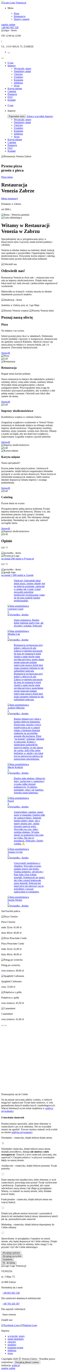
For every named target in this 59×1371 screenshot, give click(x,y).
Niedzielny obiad (22, 71)
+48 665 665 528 (11, 1293)
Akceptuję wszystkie (12, 1256)
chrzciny (12, 1341)
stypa (10, 1353)
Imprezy (12, 65)
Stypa (17, 85)
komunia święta (15, 1347)
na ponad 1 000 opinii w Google (17, 575)
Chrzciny (18, 74)
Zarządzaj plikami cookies (27, 1362)
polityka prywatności (21, 1132)
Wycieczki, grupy (22, 68)
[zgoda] (2, 1143)
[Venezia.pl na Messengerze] (28, 1325)
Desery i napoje (21, 19)
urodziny (12, 1344)
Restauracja (19, 16)
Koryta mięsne (15, 88)
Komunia (18, 80)
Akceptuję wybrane (11, 1253)
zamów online (8, 24)
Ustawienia (7, 1259)
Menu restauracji (9, 198)
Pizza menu (7, 177)
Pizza (16, 13)
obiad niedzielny (16, 1339)
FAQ (10, 97)
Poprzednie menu (17, 116)
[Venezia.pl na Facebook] (10, 1325)
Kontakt (12, 100)
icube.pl (16, 1365)
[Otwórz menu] (9, 52)
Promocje (12, 94)
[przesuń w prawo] (5, 1025)
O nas (10, 62)
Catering (12, 91)
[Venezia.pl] (13, 2)
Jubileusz (18, 82)
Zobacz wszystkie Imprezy (40, 116)
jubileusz (12, 1350)
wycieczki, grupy (16, 1336)
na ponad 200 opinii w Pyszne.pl (17, 558)
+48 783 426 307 (11, 1303)
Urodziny (18, 77)
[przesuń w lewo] (2, 1025)
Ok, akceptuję (9, 1263)
